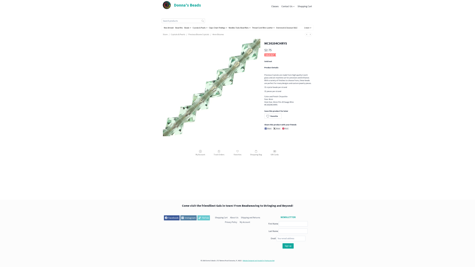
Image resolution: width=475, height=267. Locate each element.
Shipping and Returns (250, 217)
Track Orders (219, 154)
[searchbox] (183, 21)
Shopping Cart (305, 6)
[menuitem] (307, 34)
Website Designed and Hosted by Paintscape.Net (258, 261)
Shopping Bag (256, 154)
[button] (307, 28)
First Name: (273, 223)
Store (165, 34)
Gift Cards (275, 154)
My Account (200, 154)
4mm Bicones (218, 34)
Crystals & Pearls (178, 34)
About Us (234, 217)
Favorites (237, 154)
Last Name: (273, 231)
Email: (273, 238)
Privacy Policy (231, 222)
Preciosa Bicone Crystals (198, 34)
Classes (275, 6)
